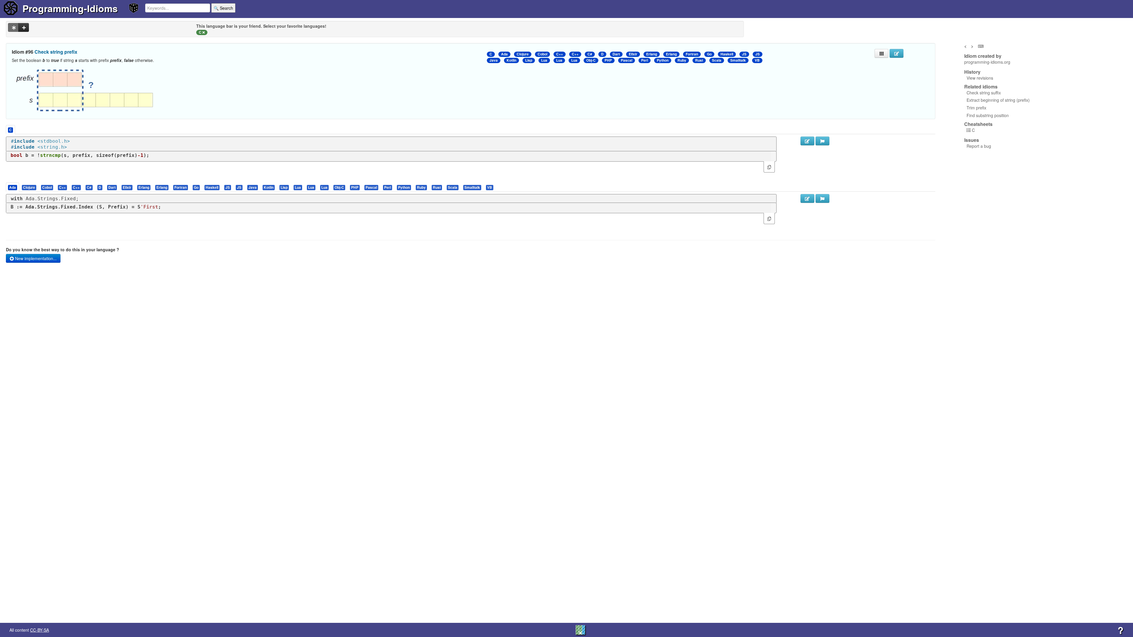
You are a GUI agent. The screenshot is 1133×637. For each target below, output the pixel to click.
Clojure (523, 54)
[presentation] (12, 187)
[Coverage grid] (580, 629)
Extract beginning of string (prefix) (998, 100)
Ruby (681, 60)
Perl (644, 60)
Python (663, 60)
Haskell (727, 54)
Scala (716, 60)
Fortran (692, 54)
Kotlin (511, 60)
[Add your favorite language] (23, 27)
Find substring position (988, 115)
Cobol (542, 54)
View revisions (980, 78)
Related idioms (981, 87)
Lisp (528, 60)
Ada (504, 54)
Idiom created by (982, 56)
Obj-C (591, 60)
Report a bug (979, 146)
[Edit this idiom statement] (896, 53)
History (972, 72)
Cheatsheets (978, 124)
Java (493, 60)
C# (589, 54)
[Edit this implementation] (807, 198)
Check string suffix (984, 93)
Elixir (633, 54)
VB (757, 60)
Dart (616, 54)
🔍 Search (223, 8)
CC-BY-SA (39, 630)
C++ (559, 54)
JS (744, 54)
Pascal (626, 60)
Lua (544, 60)
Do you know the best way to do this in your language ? (62, 249)
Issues (971, 140)
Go (709, 54)
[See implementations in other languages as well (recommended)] (13, 27)
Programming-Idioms (70, 8)
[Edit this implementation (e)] (807, 141)
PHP (608, 60)
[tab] (13, 187)
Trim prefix (976, 108)
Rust (699, 60)
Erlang (651, 54)
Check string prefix (56, 51)
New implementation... (35, 258)
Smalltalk (738, 60)
